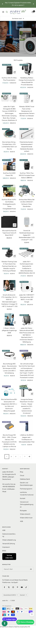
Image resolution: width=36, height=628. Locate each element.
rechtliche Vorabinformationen (27, 493)
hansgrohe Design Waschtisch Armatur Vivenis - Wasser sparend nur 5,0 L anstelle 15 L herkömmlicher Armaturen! (27, 406)
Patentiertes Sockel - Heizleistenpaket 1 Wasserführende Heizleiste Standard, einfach (27, 146)
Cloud (22, 475)
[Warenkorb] (33, 12)
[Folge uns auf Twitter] (9, 587)
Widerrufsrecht (25, 514)
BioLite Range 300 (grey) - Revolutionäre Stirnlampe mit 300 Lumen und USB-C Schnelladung (9, 368)
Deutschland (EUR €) (10, 595)
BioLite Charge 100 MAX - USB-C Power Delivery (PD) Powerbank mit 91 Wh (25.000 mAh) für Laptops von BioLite (9, 440)
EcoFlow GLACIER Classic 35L (9, 174)
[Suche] (7, 12)
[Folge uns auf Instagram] (13, 587)
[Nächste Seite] (29, 456)
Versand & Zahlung (8, 543)
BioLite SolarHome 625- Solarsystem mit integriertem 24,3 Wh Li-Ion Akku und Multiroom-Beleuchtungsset (9, 405)
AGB (21, 521)
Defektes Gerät (25, 479)
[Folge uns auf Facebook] (4, 587)
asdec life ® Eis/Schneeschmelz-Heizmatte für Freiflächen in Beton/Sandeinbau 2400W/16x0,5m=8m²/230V (27, 267)
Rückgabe (23, 510)
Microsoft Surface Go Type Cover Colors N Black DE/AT (9, 233)
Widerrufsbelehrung (9, 540)
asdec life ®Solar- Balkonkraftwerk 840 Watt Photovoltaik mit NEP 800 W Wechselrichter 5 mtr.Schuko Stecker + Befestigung (26, 335)
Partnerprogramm (26, 489)
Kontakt (22, 498)
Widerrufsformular (26, 518)
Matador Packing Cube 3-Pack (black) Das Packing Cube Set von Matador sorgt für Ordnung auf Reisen (9, 266)
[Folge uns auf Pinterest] (17, 587)
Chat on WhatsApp (27, 622)
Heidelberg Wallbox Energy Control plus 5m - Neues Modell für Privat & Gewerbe (27, 81)
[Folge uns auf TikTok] (26, 587)
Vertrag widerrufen (9, 556)
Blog (21, 472)
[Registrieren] (31, 569)
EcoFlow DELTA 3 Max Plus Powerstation (9, 79)
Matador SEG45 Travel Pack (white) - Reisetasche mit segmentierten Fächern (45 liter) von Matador (26, 111)
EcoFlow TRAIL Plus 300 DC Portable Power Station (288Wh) (27, 175)
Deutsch (22, 595)
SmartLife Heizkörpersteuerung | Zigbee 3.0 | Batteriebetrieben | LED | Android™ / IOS (27, 235)
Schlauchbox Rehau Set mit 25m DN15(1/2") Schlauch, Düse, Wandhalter (26, 203)
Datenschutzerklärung (8, 535)
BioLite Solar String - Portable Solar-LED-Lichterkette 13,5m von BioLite (9, 145)
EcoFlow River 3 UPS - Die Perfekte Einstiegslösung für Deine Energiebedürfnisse (9, 204)
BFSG (4, 551)
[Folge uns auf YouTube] (22, 587)
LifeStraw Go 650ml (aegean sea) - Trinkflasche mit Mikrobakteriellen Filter (27, 438)
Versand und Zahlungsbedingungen (26, 504)
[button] (5, 623)
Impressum (6, 547)
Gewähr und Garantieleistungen (26, 484)
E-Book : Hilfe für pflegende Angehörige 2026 (9, 330)
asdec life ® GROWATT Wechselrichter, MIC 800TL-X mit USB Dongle (26, 298)
